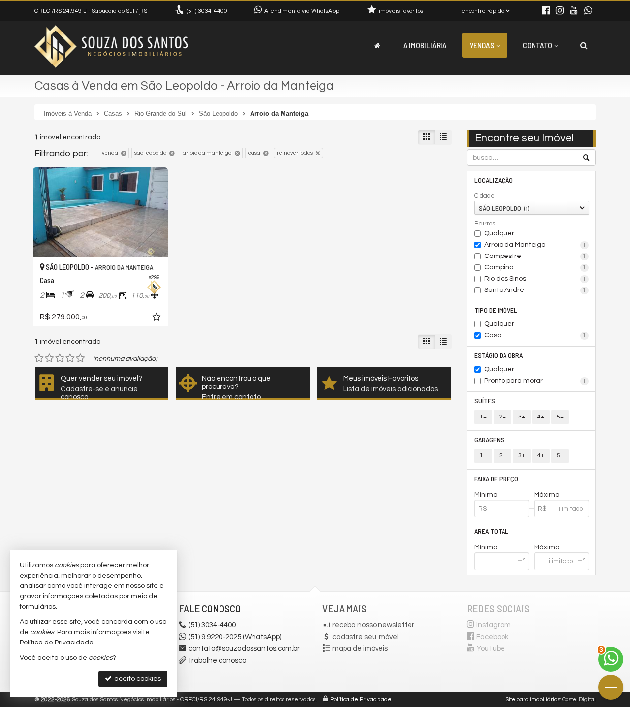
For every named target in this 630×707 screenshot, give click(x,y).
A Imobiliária (425, 45)
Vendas (482, 45)
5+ (560, 417)
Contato (537, 45)
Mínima (486, 547)
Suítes (484, 400)
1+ (483, 417)
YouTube (491, 648)
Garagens (489, 439)
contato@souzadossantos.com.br (244, 648)
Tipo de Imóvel (495, 310)
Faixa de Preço (496, 478)
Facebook (492, 637)
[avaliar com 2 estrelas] (49, 358)
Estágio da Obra (498, 355)
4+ (540, 417)
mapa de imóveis (360, 648)
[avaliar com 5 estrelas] (80, 358)
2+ (502, 417)
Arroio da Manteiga (535, 244)
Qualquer (499, 233)
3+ (521, 417)
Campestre (535, 256)
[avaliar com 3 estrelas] (59, 358)
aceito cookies (137, 678)
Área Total (491, 531)
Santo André (535, 290)
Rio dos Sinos (535, 278)
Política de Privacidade (361, 699)
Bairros (484, 223)
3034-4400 (207, 11)
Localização (493, 180)
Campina (535, 267)
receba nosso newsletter (373, 625)
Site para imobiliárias (533, 699)
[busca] (584, 45)
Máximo (546, 494)
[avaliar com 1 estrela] (39, 358)
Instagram (493, 625)
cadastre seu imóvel (365, 637)
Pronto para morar (535, 380)
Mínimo (485, 494)
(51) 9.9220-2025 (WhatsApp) (235, 637)
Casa (535, 335)
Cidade (484, 196)
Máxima (547, 547)
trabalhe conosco (217, 660)
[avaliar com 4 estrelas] (70, 358)
